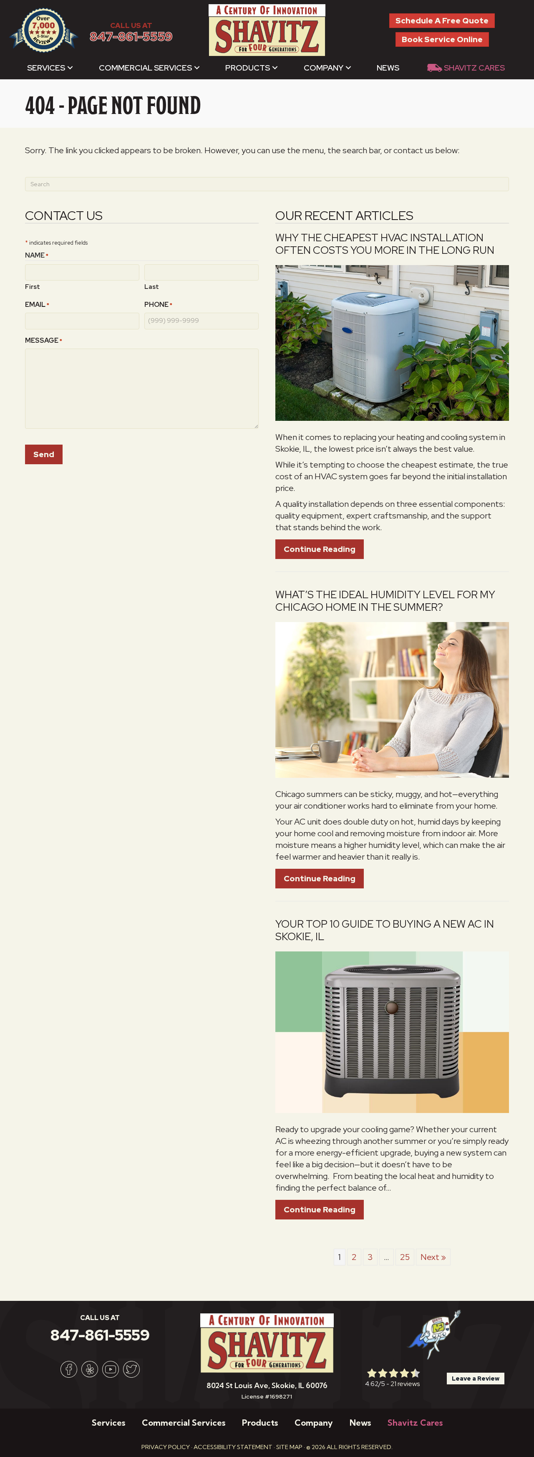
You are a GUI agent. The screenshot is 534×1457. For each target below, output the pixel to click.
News (388, 68)
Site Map (289, 1447)
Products (247, 68)
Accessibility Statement (233, 1447)
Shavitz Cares (474, 68)
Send (43, 454)
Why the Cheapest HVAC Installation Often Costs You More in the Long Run (384, 244)
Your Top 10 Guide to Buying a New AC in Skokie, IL (384, 930)
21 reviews (405, 1383)
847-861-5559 (131, 36)
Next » (433, 1257)
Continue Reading (324, 549)
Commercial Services (145, 68)
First (32, 287)
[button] (70, 67)
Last (151, 287)
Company (323, 68)
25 (405, 1257)
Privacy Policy (165, 1447)
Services (46, 68)
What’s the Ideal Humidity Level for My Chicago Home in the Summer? (385, 601)
